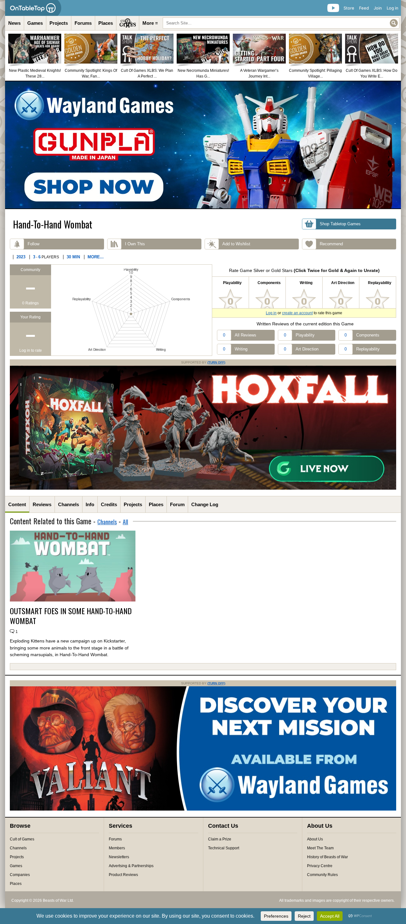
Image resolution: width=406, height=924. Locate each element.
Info (90, 504)
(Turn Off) (216, 362)
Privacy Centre (319, 866)
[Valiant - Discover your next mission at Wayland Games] (203, 809)
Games (35, 23)
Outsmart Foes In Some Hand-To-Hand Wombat (71, 616)
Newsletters (119, 857)
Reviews (42, 504)
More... (96, 257)
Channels (68, 504)
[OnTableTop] (33, 8)
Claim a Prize (219, 839)
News (14, 23)
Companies (20, 875)
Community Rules (322, 875)
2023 (20, 257)
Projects (58, 23)
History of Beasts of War (327, 857)
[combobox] (281, 23)
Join (378, 7)
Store (349, 7)
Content (17, 504)
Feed (364, 7)
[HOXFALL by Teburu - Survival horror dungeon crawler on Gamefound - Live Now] (203, 488)
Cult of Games (22, 839)
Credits (109, 504)
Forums (83, 23)
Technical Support (223, 848)
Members (117, 848)
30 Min (73, 257)
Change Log (204, 504)
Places (105, 23)
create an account (297, 313)
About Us (315, 839)
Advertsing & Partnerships (131, 866)
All (125, 522)
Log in (392, 7)
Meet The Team (320, 848)
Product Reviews (123, 875)
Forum (177, 504)
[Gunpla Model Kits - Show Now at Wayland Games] (203, 144)
